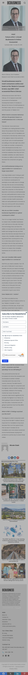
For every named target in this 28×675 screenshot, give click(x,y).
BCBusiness (7, 338)
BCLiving (6, 343)
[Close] (26, 312)
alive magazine (8, 350)
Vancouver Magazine (9, 345)
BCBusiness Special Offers (11, 340)
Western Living (8, 347)
